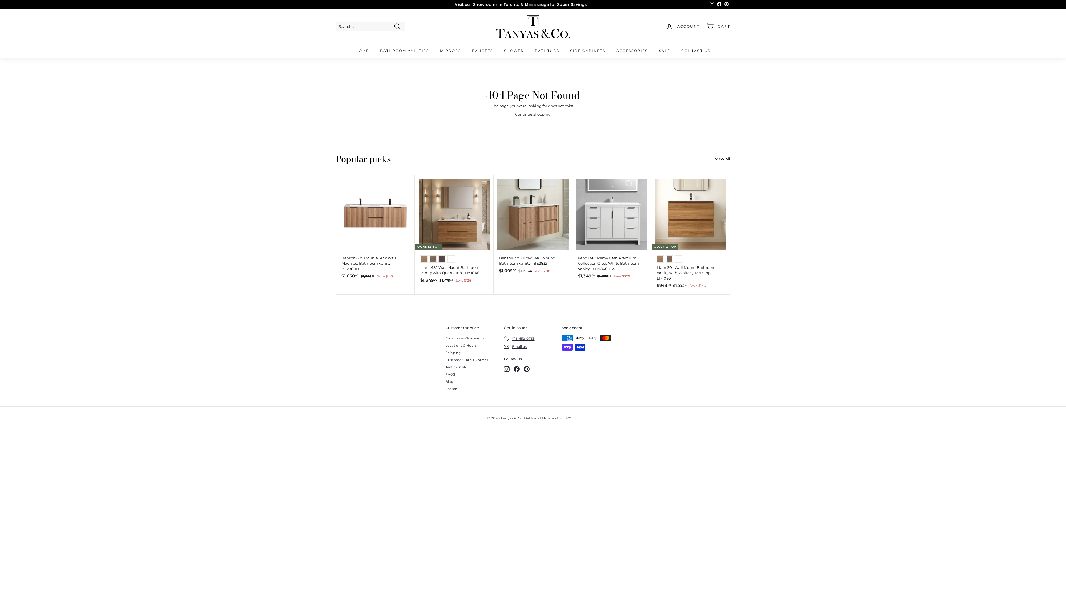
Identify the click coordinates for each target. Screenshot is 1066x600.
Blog (450, 381)
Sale (664, 51)
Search (451, 389)
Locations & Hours (461, 345)
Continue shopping (533, 114)
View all (722, 159)
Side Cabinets (587, 51)
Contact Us (695, 51)
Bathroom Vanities (404, 51)
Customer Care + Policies (467, 360)
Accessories (632, 51)
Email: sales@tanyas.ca (465, 338)
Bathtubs (547, 51)
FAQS (450, 374)
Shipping (453, 353)
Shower (514, 51)
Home (362, 51)
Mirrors (450, 51)
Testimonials (456, 367)
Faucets (482, 51)
